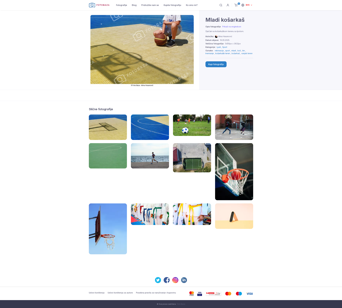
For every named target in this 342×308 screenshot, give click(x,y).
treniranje (209, 53)
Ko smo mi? (192, 5)
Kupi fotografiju (216, 64)
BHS (248, 5)
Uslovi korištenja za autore (120, 293)
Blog (134, 5)
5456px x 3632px (233, 43)
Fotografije (121, 5)
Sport (224, 47)
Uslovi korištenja (96, 293)
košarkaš (236, 53)
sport (227, 50)
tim (243, 50)
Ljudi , (219, 47)
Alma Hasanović (225, 36)
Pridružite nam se (150, 5)
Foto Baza (181, 304)
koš (239, 50)
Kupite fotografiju (172, 5)
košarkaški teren (222, 53)
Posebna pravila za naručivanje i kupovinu (156, 293)
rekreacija (219, 50)
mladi (233, 50)
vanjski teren (246, 53)
